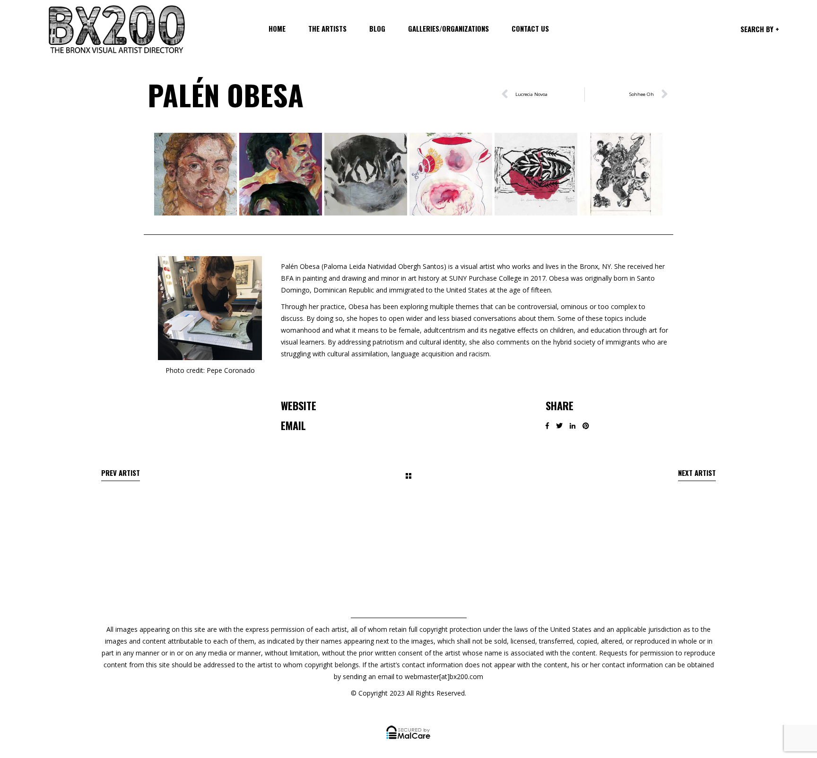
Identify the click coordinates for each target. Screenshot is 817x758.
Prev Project (120, 474)
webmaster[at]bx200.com (444, 676)
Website (298, 405)
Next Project (697, 474)
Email (293, 425)
